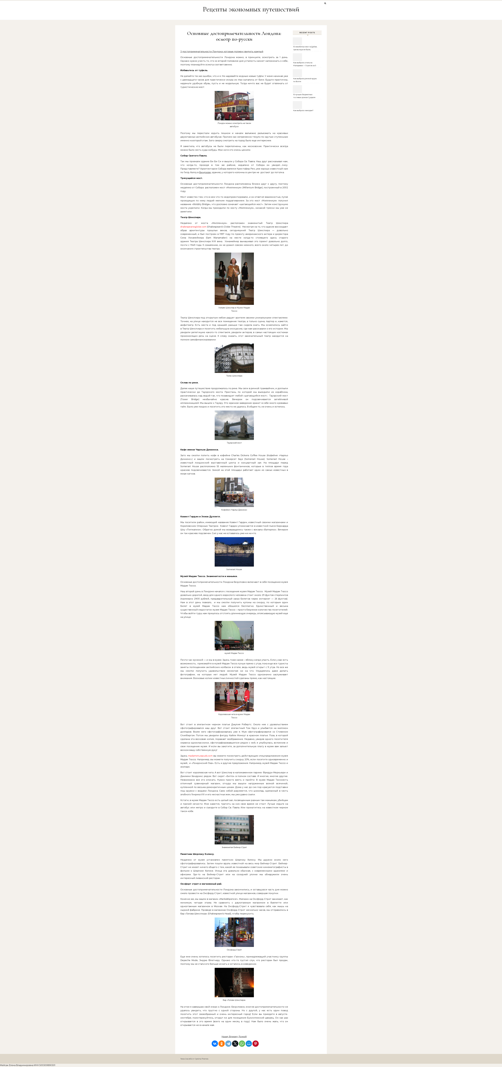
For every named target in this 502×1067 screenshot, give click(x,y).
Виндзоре (205, 172)
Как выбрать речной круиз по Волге (305, 79)
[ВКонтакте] (215, 1043)
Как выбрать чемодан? (303, 110)
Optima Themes (201, 1059)
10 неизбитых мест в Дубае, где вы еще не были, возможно (305, 48)
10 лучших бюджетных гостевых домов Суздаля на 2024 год (304, 96)
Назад (225, 1036)
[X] (235, 1043)
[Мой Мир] (249, 1043)
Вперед (233, 1036)
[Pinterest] (255, 1043)
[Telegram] (228, 1043)
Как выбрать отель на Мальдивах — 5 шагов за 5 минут (304, 64)
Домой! (242, 1036)
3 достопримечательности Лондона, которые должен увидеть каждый (221, 51)
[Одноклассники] (221, 1043)
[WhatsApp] (242, 1043)
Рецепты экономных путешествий (251, 9)
